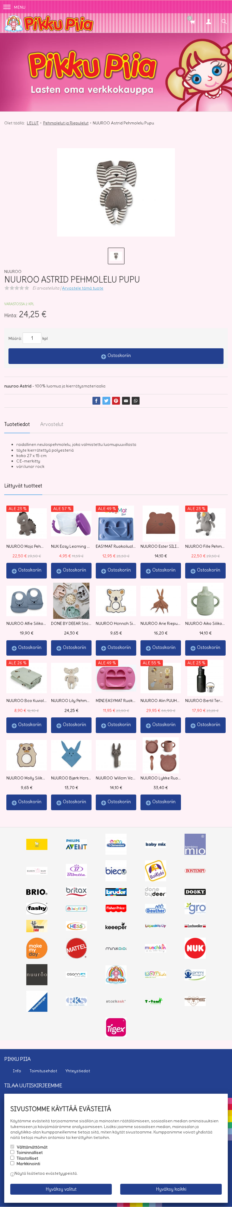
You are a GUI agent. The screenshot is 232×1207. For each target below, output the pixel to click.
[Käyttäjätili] (208, 22)
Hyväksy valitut (61, 1189)
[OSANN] (76, 976)
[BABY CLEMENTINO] (116, 853)
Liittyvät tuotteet (23, 485)
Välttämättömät (32, 1147)
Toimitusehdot (43, 1071)
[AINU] (36, 848)
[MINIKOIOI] (116, 948)
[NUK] (195, 957)
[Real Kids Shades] (76, 1004)
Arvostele (82, 288)
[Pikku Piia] (116, 23)
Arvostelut (51, 424)
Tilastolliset (27, 1158)
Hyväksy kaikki (171, 1189)
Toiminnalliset (30, 1152)
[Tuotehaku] (224, 22)
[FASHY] (36, 913)
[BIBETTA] (76, 876)
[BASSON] (36, 873)
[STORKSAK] (116, 1002)
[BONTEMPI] (195, 871)
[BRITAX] (76, 895)
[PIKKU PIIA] (116, 982)
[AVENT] (76, 848)
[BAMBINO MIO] (195, 853)
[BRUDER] (116, 894)
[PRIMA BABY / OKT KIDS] (155, 976)
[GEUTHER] (155, 911)
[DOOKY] (195, 893)
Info (17, 1071)
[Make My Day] (36, 957)
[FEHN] (76, 910)
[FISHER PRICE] (116, 911)
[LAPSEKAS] (155, 926)
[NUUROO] (36, 983)
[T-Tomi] (155, 1003)
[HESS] (76, 929)
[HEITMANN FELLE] (36, 930)
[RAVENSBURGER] (36, 1010)
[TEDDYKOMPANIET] (195, 1004)
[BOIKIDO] (155, 880)
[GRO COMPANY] (195, 912)
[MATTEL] (76, 957)
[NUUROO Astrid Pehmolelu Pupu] (116, 192)
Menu (19, 7)
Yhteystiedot (78, 1071)
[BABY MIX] (155, 846)
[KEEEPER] (116, 928)
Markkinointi (28, 1163)
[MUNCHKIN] (155, 951)
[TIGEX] (116, 1035)
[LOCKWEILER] (195, 927)
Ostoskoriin (119, 355)
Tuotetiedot (17, 424)
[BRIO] (36, 893)
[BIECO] (116, 880)
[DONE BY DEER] (155, 895)
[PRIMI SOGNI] (195, 979)
